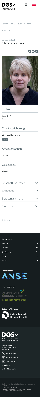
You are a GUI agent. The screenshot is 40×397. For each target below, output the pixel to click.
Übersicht (7, 30)
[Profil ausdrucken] (33, 51)
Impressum (14, 387)
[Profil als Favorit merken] (29, 51)
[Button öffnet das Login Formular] (26, 4)
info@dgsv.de (10, 361)
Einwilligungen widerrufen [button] (15, 390)
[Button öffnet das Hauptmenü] (34, 4)
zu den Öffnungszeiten (9, 369)
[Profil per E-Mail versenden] (36, 51)
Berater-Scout (7, 24)
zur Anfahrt (6, 365)
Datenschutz (5, 387)
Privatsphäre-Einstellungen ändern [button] (10, 389)
